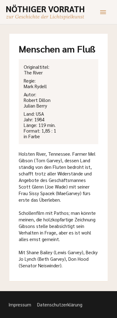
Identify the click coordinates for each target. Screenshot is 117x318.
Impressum (19, 304)
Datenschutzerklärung (59, 304)
